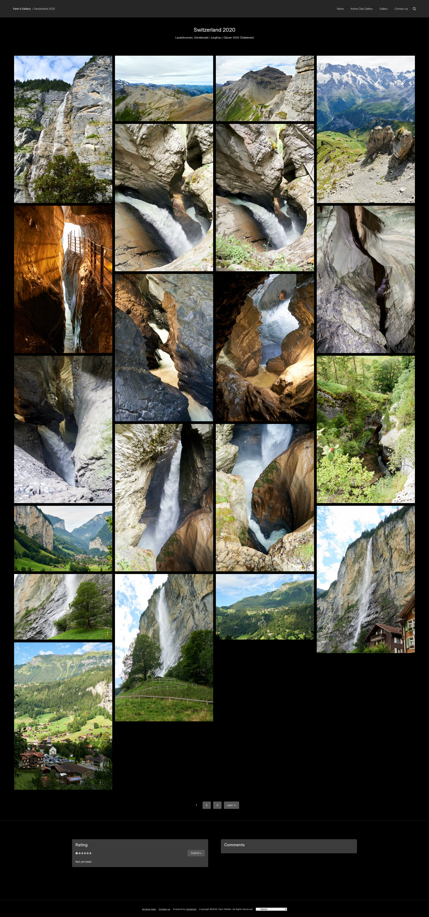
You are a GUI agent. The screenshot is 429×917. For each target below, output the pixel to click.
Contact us (401, 8)
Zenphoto (191, 909)
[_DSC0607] (164, 647)
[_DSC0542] (265, 497)
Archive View (149, 909)
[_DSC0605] (63, 607)
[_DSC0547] (63, 538)
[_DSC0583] (366, 579)
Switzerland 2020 (44, 8)
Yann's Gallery (22, 8)
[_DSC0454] (164, 197)
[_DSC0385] (63, 129)
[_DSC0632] (265, 607)
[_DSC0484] (164, 347)
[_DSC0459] (265, 197)
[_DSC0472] (366, 279)
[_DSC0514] (265, 347)
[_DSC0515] (63, 429)
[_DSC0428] (366, 129)
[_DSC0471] (63, 279)
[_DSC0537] (164, 497)
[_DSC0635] (63, 716)
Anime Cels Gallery (362, 8)
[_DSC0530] (366, 429)
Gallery (384, 8)
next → (231, 805)
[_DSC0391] (164, 88)
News (340, 8)
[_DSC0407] (265, 88)
